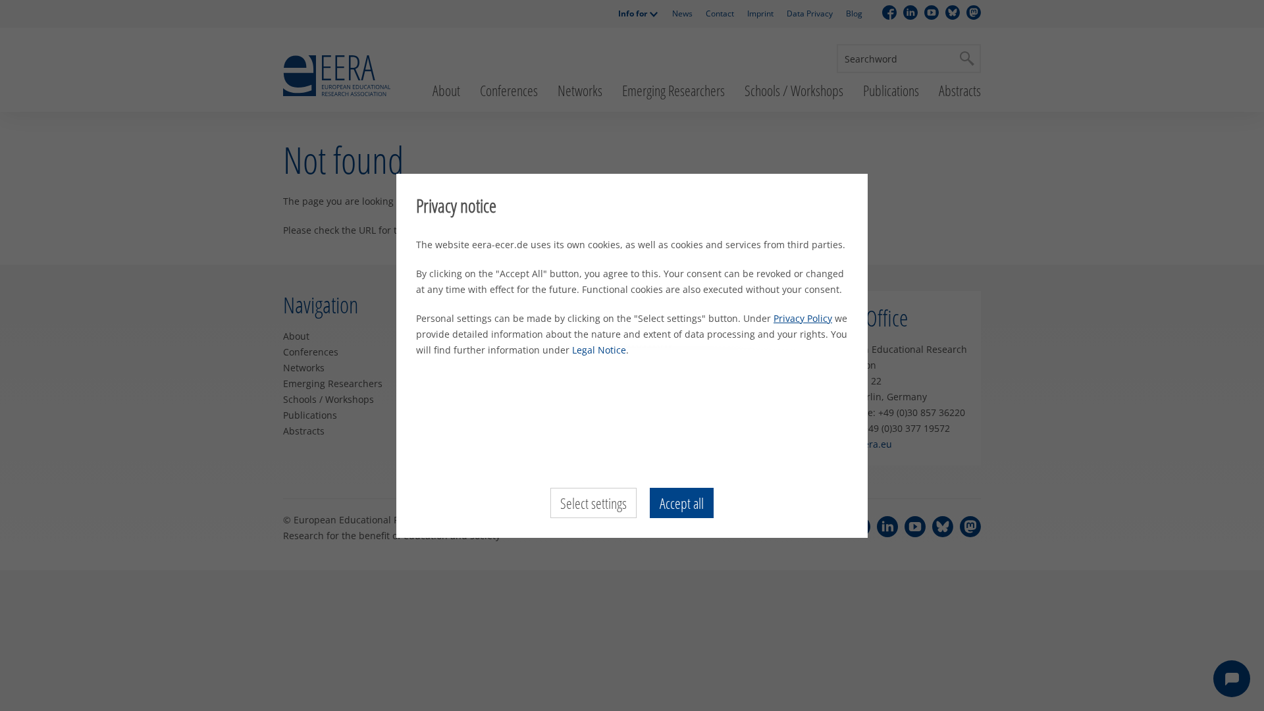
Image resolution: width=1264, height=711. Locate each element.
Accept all (682, 503)
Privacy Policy (803, 318)
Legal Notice (599, 350)
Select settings (593, 503)
